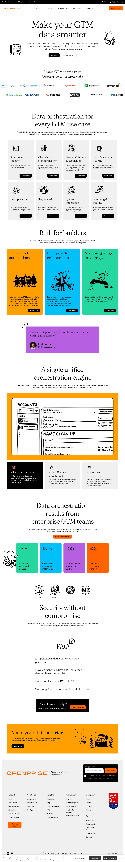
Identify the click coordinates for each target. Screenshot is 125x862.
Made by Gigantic (113, 853)
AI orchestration (13, 817)
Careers (88, 803)
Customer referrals (72, 816)
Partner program (72, 803)
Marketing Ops (32, 803)
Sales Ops (30, 806)
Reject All (95, 858)
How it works (12, 803)
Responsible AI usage (90, 829)
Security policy (91, 824)
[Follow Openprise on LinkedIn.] (8, 853)
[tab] (25, 475)
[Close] (122, 858)
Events (68, 799)
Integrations (12, 810)
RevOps (30, 810)
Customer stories (53, 806)
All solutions (31, 799)
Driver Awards (71, 806)
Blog (48, 803)
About (88, 799)
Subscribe (110, 771)
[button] (38, 8)
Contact (89, 806)
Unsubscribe (90, 833)
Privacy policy (91, 820)
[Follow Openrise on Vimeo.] (12, 853)
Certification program (70, 811)
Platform (11, 799)
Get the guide (38, 2)
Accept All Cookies (110, 858)
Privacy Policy (49, 860)
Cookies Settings (80, 858)
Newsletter (50, 814)
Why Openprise (13, 806)
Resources (50, 799)
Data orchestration (14, 814)
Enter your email (90, 767)
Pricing (88, 810)
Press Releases (52, 817)
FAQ (48, 810)
